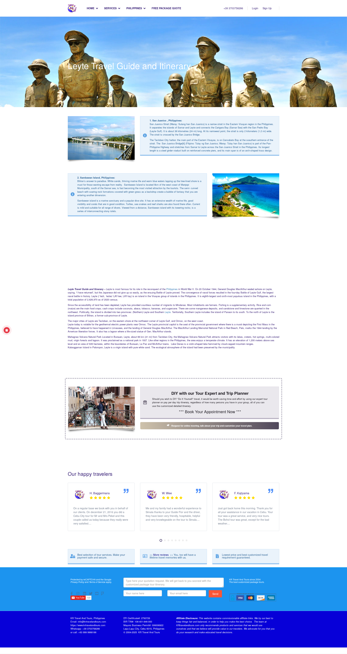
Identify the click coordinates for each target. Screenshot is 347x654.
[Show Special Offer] (7, 330)
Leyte (168, 312)
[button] (161, 540)
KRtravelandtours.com (188, 625)
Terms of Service (97, 581)
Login (255, 8)
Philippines (134, 8)
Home (90, 8)
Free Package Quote (166, 8)
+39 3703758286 (233, 8)
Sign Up (267, 8)
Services (110, 8)
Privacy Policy (77, 581)
